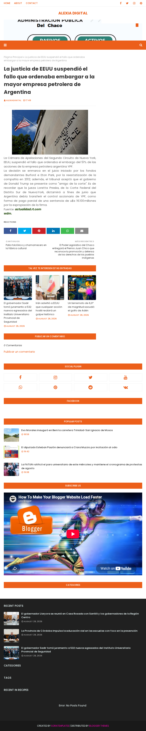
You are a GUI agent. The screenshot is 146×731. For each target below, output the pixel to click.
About (18, 3)
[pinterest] (140, 3)
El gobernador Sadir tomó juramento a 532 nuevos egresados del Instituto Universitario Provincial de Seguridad (18, 312)
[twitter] (127, 3)
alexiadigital (13, 100)
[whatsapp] (20, 387)
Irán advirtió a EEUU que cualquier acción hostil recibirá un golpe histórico (49, 308)
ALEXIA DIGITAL (73, 13)
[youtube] (125, 377)
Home (7, 3)
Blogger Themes (99, 725)
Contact (32, 3)
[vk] (125, 387)
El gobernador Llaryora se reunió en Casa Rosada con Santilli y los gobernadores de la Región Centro (80, 615)
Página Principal (13, 57)
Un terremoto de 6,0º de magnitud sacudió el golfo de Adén (81, 306)
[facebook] (121, 3)
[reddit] (90, 387)
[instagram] (134, 3)
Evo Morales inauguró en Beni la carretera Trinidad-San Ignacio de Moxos (67, 430)
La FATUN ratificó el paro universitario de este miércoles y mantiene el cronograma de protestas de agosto (81, 466)
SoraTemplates (60, 725)
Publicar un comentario (19, 352)
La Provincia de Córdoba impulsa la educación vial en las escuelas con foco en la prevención (79, 631)
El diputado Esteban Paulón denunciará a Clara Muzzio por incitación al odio (69, 447)
